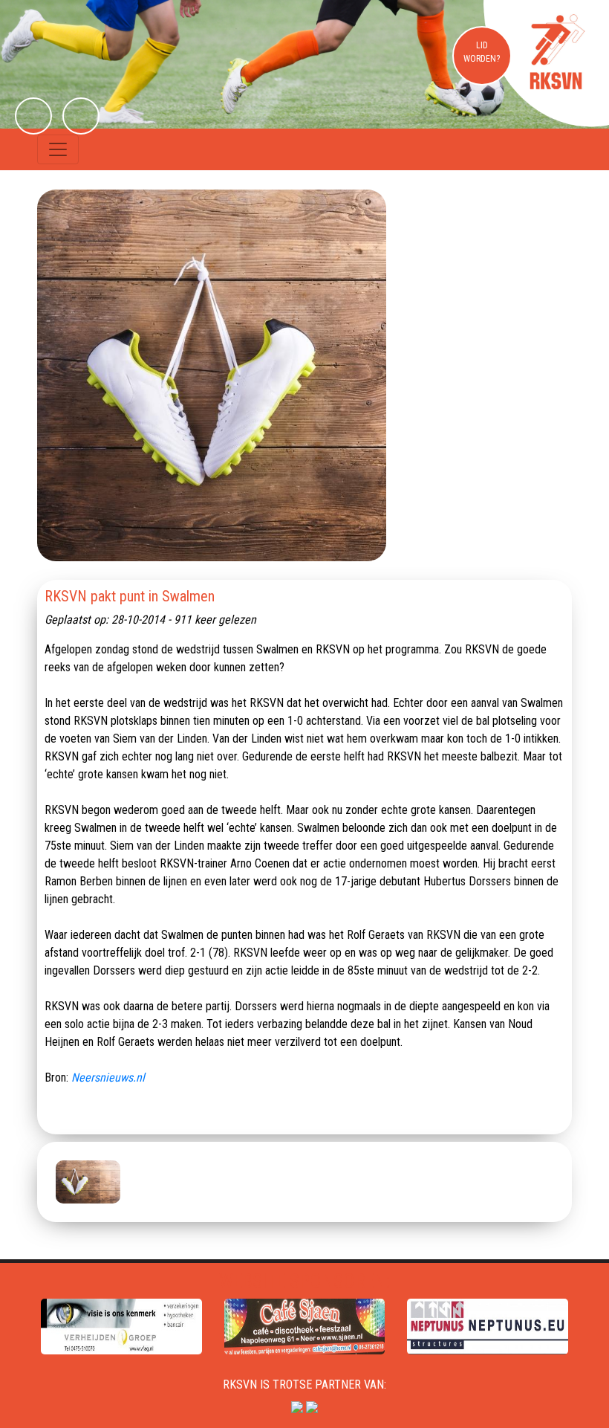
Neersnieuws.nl (108, 1077)
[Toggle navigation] (58, 149)
